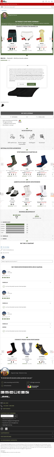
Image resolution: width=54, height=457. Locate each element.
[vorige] (3, 38)
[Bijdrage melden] (9, 275)
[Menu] (2, 7)
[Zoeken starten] (52, 7)
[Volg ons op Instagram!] (3, 429)
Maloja (3, 58)
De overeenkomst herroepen (9, 440)
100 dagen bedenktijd (7, 122)
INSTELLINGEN (22, 84)
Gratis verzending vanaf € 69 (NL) (10, 120)
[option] (12, 138)
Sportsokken (4, 10)
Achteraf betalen (7, 385)
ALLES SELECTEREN (31, 84)
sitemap (4, 452)
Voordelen (5, 282)
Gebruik (4, 327)
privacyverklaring (12, 80)
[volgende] (50, 38)
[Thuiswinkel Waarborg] (33, 386)
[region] (27, 77)
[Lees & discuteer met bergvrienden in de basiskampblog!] (7, 429)
